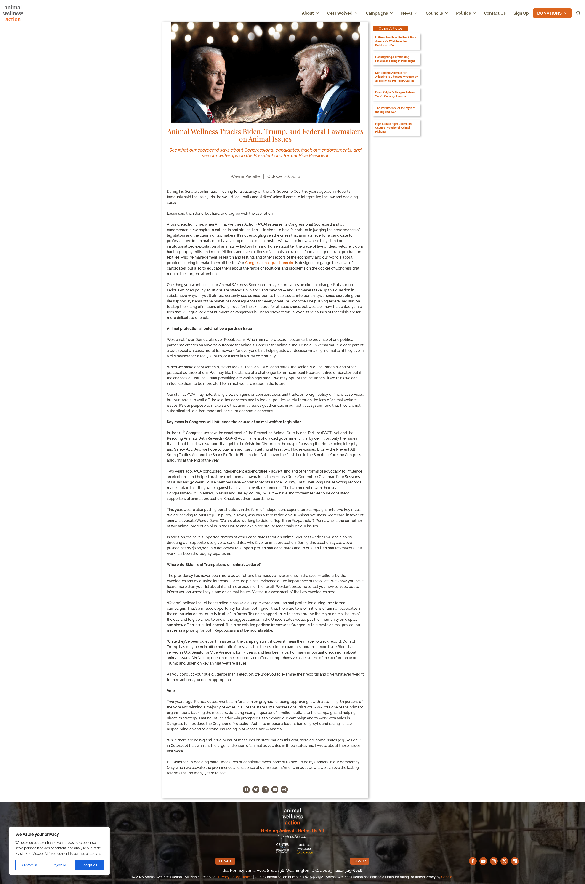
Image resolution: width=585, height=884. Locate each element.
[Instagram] (494, 861)
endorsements (336, 150)
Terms (247, 877)
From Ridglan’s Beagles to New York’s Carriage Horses (395, 94)
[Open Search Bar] (578, 13)
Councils (434, 13)
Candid (446, 877)
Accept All (89, 865)
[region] (59, 851)
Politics (463, 13)
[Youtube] (483, 861)
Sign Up (521, 13)
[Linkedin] (515, 861)
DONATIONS (549, 13)
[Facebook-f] (473, 861)
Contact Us (495, 13)
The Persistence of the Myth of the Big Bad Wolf (395, 110)
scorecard (208, 150)
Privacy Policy (229, 877)
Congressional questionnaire (269, 263)
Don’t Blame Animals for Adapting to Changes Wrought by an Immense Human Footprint (396, 76)
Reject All (60, 865)
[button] (318, 13)
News (406, 13)
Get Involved (340, 13)
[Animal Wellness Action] (14, 13)
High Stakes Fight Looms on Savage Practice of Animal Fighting (393, 127)
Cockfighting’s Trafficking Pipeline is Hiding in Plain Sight (395, 59)
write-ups (228, 155)
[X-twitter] (504, 861)
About (308, 13)
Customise (30, 865)
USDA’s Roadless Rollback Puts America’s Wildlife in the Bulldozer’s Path (395, 41)
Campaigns (377, 13)
